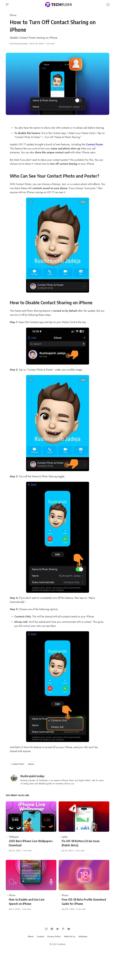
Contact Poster (94, 144)
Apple (65, 836)
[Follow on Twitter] (57, 928)
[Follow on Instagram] (46, 928)
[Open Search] (108, 4)
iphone (31, 764)
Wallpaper (14, 836)
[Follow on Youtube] (68, 928)
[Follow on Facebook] (51, 928)
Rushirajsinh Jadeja (19, 43)
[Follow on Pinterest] (63, 928)
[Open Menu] (7, 4)
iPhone (13, 15)
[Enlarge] (85, 201)
